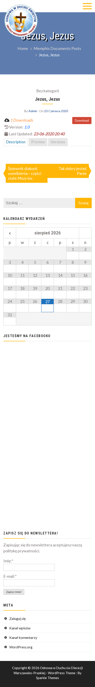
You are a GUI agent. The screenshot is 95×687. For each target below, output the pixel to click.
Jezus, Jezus (47, 99)
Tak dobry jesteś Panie (73, 171)
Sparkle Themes (47, 678)
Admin (32, 111)
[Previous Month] (10, 233)
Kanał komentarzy (23, 637)
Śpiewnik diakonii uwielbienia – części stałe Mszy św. (24, 173)
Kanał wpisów (19, 628)
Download (82, 120)
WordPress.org (20, 647)
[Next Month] (85, 233)
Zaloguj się (17, 618)
